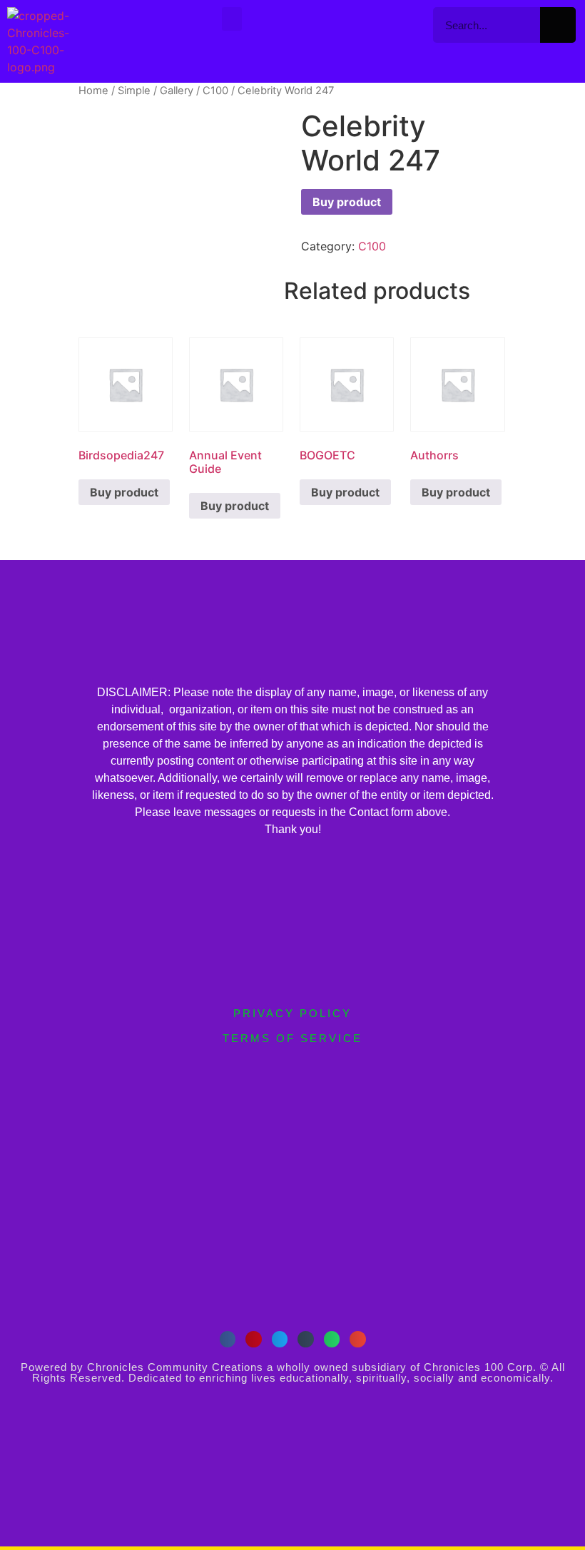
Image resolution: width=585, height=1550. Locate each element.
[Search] (558, 25)
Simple (134, 90)
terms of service (292, 1038)
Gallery (176, 90)
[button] (232, 19)
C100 (215, 90)
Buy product (346, 202)
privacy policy (292, 1013)
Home (93, 90)
